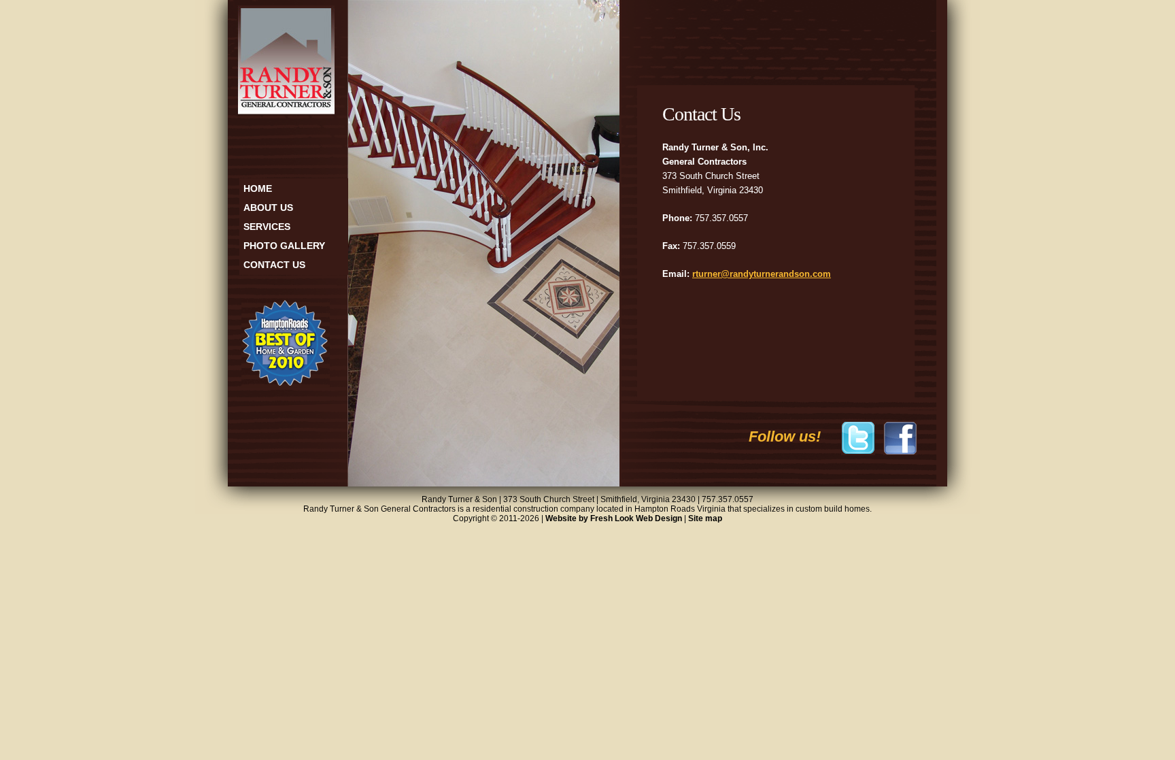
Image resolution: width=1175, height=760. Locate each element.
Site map (705, 518)
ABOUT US (268, 207)
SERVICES (266, 226)
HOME (257, 188)
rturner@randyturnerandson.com (761, 274)
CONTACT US (274, 264)
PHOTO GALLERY (284, 245)
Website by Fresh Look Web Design (613, 518)
